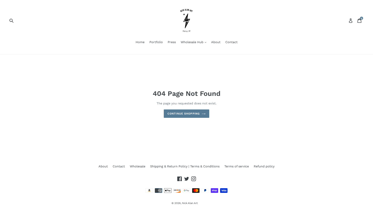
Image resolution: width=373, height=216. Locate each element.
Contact (231, 42)
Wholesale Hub (192, 42)
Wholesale (137, 166)
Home (140, 42)
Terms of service (236, 166)
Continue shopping (183, 113)
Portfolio (156, 42)
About (215, 42)
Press (172, 42)
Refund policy (264, 166)
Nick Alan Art (190, 203)
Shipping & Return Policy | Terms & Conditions (185, 166)
